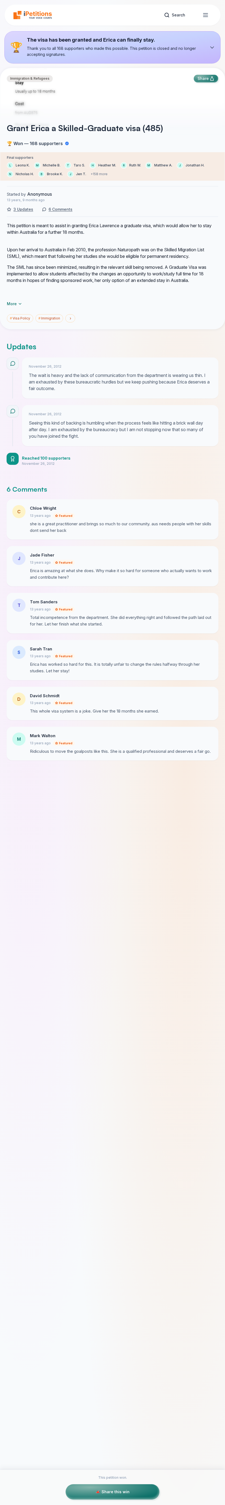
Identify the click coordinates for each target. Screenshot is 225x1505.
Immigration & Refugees (29, 78)
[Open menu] (205, 15)
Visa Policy (20, 318)
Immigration (49, 318)
